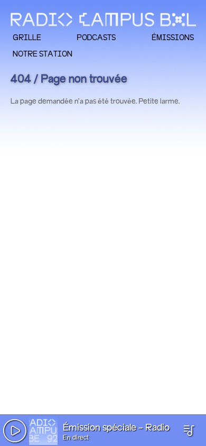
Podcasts (96, 37)
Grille (27, 37)
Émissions (173, 37)
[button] (14, 430)
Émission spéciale (99, 428)
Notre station (42, 54)
